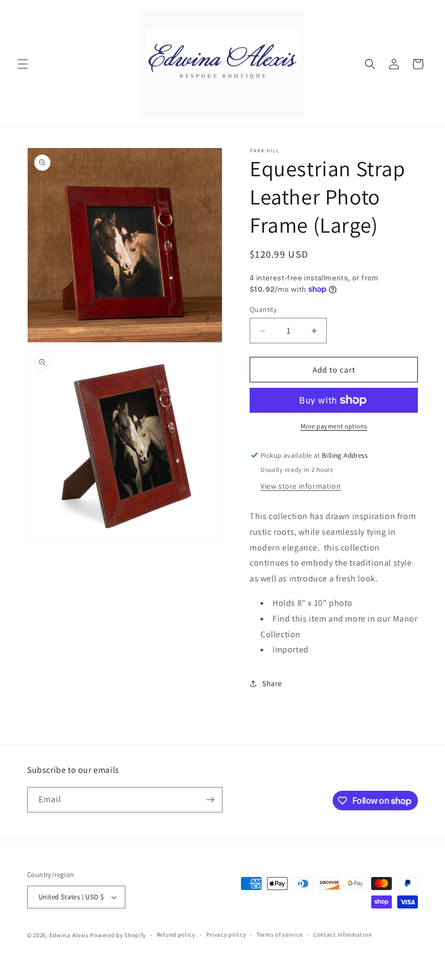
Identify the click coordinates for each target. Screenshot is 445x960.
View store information (300, 486)
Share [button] (272, 683)
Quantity (263, 309)
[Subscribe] (210, 799)
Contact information (342, 934)
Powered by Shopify (118, 935)
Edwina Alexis (69, 935)
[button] (23, 64)
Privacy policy (226, 934)
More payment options (334, 426)
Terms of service (279, 934)
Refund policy (176, 934)
